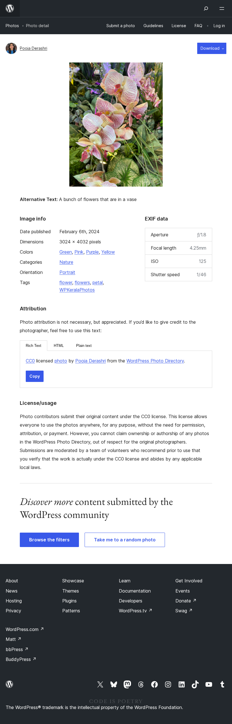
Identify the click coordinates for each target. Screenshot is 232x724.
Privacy (13, 610)
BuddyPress (21, 659)
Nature (66, 262)
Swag (184, 610)
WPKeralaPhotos (77, 290)
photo (61, 361)
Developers (130, 601)
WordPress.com (25, 629)
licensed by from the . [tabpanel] (105, 361)
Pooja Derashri (33, 48)
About (12, 580)
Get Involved (189, 580)
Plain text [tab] (84, 345)
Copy (34, 376)
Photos (12, 25)
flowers (82, 282)
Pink (78, 252)
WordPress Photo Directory (155, 361)
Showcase (73, 580)
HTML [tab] (59, 345)
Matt (14, 639)
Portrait (67, 272)
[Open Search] (206, 8)
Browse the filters (49, 540)
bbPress (17, 649)
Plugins (69, 601)
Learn (124, 580)
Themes (70, 591)
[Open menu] (223, 8)
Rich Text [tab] (33, 345)
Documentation (135, 591)
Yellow (108, 252)
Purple (92, 252)
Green (65, 252)
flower (65, 282)
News (12, 591)
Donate (186, 601)
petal (98, 282)
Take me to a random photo (125, 540)
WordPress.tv (135, 610)
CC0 (30, 361)
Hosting (14, 601)
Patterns (71, 610)
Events (182, 591)
